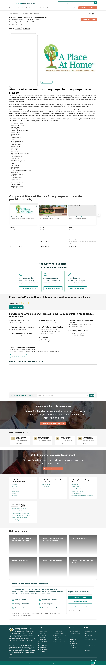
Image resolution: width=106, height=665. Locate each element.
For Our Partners (60, 641)
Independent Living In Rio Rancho (20, 513)
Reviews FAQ (73, 643)
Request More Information (54, 469)
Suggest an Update (80, 597)
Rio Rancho (14, 484)
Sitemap (42, 643)
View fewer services (18, 356)
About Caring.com (75, 631)
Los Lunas (14, 486)
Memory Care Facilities (77, 489)
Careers (72, 645)
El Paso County (45, 486)
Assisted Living (75, 484)
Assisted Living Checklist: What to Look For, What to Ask (52, 539)
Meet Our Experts (75, 633)
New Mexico (19, 13)
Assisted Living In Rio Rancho (18, 508)
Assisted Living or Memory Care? (53, 560)
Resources (43, 639)
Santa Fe (13, 489)
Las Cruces (14, 495)
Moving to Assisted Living (20, 560)
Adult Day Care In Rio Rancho (18, 511)
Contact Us (73, 647)
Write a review (17, 307)
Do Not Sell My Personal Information (44, 651)
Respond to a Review (80, 601)
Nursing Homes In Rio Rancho (19, 517)
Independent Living (76, 493)
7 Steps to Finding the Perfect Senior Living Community (22, 539)
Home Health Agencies (77, 491)
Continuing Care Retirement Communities (82, 495)
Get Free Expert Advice (29, 288)
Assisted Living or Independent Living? (82, 561)
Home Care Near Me (91, 643)
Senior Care (12, 13)
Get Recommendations (53, 288)
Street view (47, 82)
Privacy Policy (43, 647)
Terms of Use (23, 652)
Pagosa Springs (15, 491)
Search (92, 395)
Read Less (37, 432)
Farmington (14, 493)
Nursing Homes (75, 486)
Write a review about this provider (54, 423)
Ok (93, 663)
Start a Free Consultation (87, 7)
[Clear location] (87, 395)
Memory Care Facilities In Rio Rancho (20, 515)
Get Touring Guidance (77, 288)
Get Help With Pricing (89, 19)
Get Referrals (58, 639)
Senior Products (44, 641)
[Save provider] (95, 13)
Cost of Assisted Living (79, 538)
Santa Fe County (45, 484)
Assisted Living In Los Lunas (18, 520)
